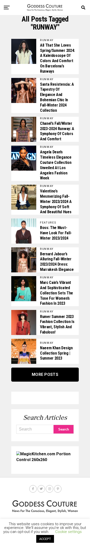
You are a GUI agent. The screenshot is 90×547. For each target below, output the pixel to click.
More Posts (45, 374)
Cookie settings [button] (68, 531)
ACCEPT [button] (45, 539)
